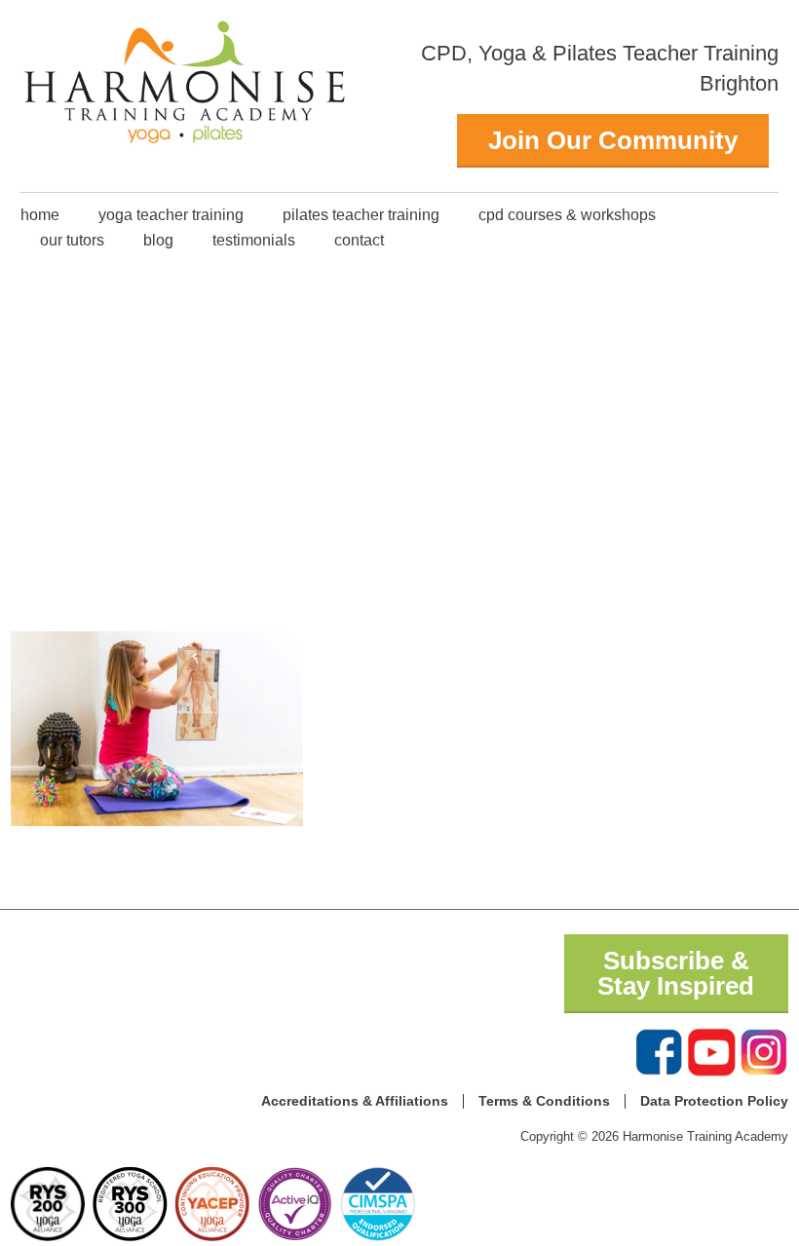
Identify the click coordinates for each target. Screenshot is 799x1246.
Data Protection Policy (714, 1101)
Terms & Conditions (544, 1101)
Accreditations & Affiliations (354, 1101)
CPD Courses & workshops (567, 215)
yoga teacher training (171, 215)
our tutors (72, 240)
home (39, 215)
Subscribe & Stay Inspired (675, 973)
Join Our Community (613, 140)
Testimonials (253, 240)
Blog (158, 240)
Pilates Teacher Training (361, 215)
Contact (359, 240)
